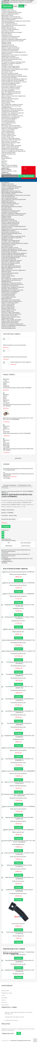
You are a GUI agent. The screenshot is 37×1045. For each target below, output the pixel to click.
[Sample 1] (18, 458)
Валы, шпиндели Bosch (8, 132)
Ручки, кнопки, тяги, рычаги (9, 141)
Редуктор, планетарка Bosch (9, 128)
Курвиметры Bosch (7, 65)
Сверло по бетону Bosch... (18, 954)
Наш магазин (5, 990)
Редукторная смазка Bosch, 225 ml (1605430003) (17, 433)
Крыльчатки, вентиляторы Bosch (11, 140)
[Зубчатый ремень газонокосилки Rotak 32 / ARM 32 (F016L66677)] (6, 339)
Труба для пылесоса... (18, 881)
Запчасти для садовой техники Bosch (12, 149)
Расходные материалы (8, 90)
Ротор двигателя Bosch (8, 120)
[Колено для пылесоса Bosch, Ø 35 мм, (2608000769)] (18, 902)
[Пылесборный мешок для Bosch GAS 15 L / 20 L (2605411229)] (18, 686)
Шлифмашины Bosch (7, 26)
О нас (3, 159)
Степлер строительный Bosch (10, 29)
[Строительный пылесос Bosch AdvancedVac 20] (15, 550)
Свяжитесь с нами (6, 993)
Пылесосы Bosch (6, 33)
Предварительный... (7, 561)
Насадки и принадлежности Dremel (11, 74)
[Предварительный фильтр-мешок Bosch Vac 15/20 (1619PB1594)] (18, 560)
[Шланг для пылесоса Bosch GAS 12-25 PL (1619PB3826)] (18, 806)
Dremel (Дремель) (6, 158)
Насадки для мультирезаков (9, 111)
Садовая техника (6, 42)
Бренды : (4, 510)
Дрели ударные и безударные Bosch (12, 18)
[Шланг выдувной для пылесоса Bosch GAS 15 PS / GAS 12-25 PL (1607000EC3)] (18, 840)
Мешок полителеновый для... (18, 785)
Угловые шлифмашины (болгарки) (11, 12)
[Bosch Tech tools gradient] (9, 165)
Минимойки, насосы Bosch (9, 46)
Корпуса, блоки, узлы (7, 137)
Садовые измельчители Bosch (10, 49)
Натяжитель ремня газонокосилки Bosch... (15, 357)
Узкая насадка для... (18, 936)
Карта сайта (4, 1004)
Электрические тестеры (8, 70)
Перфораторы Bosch (7, 9)
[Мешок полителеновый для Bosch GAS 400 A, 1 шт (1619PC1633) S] (18, 782)
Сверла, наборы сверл (8, 101)
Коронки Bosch (5, 103)
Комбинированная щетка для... (18, 893)
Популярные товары (11, 334)
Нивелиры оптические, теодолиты (11, 63)
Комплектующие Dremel (8, 152)
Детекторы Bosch (6, 60)
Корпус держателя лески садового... (21, 362)
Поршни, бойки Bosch (7, 131)
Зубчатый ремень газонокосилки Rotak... (15, 345)
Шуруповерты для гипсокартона (10, 16)
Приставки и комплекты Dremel (10, 87)
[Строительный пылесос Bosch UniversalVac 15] (15, 554)
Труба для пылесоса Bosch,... (18, 869)
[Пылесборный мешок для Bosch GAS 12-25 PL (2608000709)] (18, 674)
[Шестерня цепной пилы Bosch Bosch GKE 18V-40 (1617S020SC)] (6, 403)
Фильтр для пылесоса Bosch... (18, 574)
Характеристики (6, 539)
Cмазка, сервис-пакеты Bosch (10, 147)
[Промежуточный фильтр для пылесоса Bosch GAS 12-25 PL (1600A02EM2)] (18, 794)
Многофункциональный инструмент (11, 32)
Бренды (3, 155)
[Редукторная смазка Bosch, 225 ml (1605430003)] (6, 432)
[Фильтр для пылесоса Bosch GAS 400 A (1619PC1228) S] (18, 748)
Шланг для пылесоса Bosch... (18, 809)
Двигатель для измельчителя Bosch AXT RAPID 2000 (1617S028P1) (18, 449)
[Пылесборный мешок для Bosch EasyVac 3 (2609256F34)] (18, 723)
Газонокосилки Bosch (7, 45)
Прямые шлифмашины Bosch (9, 14)
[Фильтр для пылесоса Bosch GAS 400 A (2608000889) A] (18, 771)
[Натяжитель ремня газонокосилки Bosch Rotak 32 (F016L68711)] (6, 351)
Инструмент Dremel (7, 72)
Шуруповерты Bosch (7, 15)
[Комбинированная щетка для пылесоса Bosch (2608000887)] (18, 889)
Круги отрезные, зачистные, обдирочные (13, 96)
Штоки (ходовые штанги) (8, 135)
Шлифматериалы (6, 107)
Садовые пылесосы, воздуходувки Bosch (13, 52)
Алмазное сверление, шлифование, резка (13, 39)
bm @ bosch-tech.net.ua (11, 1020)
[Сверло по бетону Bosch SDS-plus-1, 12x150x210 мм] (18, 952)
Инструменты (5, 182)
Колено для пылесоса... (18, 923)
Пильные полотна (6, 100)
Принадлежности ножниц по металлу (12, 115)
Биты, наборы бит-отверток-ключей (12, 104)
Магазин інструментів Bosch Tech (21, 1040)
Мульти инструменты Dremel (9, 73)
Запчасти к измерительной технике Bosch (13, 151)
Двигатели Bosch (6, 124)
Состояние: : (5, 515)
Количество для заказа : (8, 519)
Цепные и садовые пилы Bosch (10, 48)
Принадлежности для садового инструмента (14, 55)
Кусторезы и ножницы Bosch (9, 50)
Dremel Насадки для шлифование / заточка (14, 82)
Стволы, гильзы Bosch (8, 130)
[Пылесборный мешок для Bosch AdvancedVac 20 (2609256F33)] (18, 698)
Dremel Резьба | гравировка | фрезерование (14, 76)
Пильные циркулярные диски (9, 98)
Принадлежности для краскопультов (12, 110)
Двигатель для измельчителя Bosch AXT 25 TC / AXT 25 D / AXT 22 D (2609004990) (18, 418)
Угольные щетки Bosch (8, 121)
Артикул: (4, 512)
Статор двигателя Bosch (8, 123)
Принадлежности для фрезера (10, 117)
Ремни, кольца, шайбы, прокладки (11, 145)
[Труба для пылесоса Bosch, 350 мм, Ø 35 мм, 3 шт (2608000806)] (18, 877)
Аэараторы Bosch (6, 53)
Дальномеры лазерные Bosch (10, 57)
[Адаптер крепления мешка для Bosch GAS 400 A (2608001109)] (18, 817)
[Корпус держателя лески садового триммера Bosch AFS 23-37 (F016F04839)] (6, 363)
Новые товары (9, 374)
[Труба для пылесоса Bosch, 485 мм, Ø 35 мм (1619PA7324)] (18, 865)
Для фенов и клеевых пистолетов (11, 108)
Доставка (4, 161)
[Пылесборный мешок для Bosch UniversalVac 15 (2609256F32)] (18, 711)
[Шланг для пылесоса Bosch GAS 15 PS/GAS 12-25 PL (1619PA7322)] (18, 853)
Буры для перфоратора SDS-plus (11, 91)
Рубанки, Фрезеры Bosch (8, 28)
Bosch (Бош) (5, 156)
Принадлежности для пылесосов (11, 106)
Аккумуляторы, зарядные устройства (12, 113)
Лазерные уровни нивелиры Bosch (11, 59)
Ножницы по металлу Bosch (9, 38)
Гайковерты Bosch (6, 35)
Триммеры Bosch (6, 43)
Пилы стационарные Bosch (9, 24)
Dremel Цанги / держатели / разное (11, 86)
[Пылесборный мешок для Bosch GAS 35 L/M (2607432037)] (18, 662)
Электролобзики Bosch (8, 19)
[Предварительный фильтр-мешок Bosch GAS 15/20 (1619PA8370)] (18, 735)
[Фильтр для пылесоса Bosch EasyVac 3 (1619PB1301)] (18, 572)
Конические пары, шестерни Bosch (11, 127)
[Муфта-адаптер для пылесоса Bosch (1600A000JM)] (18, 629)
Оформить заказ (28, 176)
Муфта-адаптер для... (18, 631)
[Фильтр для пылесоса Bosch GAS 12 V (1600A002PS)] (18, 593)
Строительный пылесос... (8, 551)
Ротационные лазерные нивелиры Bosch (13, 62)
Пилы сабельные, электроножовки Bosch (13, 25)
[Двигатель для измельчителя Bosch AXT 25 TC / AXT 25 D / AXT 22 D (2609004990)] (6, 416)
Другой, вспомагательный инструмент (12, 40)
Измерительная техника (8, 56)
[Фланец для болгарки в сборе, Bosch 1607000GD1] (6, 386)
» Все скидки (6, 478)
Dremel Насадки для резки (9, 77)
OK (19, 1033)
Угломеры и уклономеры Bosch (10, 66)
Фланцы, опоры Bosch (7, 134)
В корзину (6, 526)
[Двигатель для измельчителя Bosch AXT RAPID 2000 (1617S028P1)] (6, 447)
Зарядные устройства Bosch (9, 148)
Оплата (3, 162)
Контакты (4, 164)
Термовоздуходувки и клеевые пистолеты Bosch (15, 21)
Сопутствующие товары (8, 540)
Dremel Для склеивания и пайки (10, 83)
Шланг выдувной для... (18, 844)
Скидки (6, 464)
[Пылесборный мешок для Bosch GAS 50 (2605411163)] (18, 640)
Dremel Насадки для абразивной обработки (14, 79)
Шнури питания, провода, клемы (10, 142)
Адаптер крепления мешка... (18, 821)
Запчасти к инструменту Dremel (10, 89)
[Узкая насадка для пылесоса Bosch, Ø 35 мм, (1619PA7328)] (18, 932)
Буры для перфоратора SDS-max (11, 93)
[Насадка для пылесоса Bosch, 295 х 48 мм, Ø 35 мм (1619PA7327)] (18, 617)
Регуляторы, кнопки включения (10, 125)
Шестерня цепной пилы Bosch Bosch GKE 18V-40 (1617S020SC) (17, 405)
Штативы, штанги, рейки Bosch (10, 67)
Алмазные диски (6, 97)
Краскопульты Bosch (7, 31)
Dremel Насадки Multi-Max (8, 84)
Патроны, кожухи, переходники (10, 138)
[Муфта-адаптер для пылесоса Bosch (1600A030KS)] (18, 829)
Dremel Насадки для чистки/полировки (12, 80)
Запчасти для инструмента (9, 118)
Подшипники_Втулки (7, 144)
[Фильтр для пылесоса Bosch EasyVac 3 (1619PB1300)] (18, 583)
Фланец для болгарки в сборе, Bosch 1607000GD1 (17, 387)
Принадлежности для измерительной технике (14, 69)
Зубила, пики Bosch (7, 94)
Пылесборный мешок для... (18, 642)
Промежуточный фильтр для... (18, 798)
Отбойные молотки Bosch (9, 11)
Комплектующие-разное (8, 154)
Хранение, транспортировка (9, 114)
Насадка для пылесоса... (18, 620)
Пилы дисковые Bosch (8, 22)
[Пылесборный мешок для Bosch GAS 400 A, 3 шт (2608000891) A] (18, 758)
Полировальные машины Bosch (10, 36)
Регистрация (13, 6)
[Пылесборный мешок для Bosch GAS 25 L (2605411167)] (18, 651)
